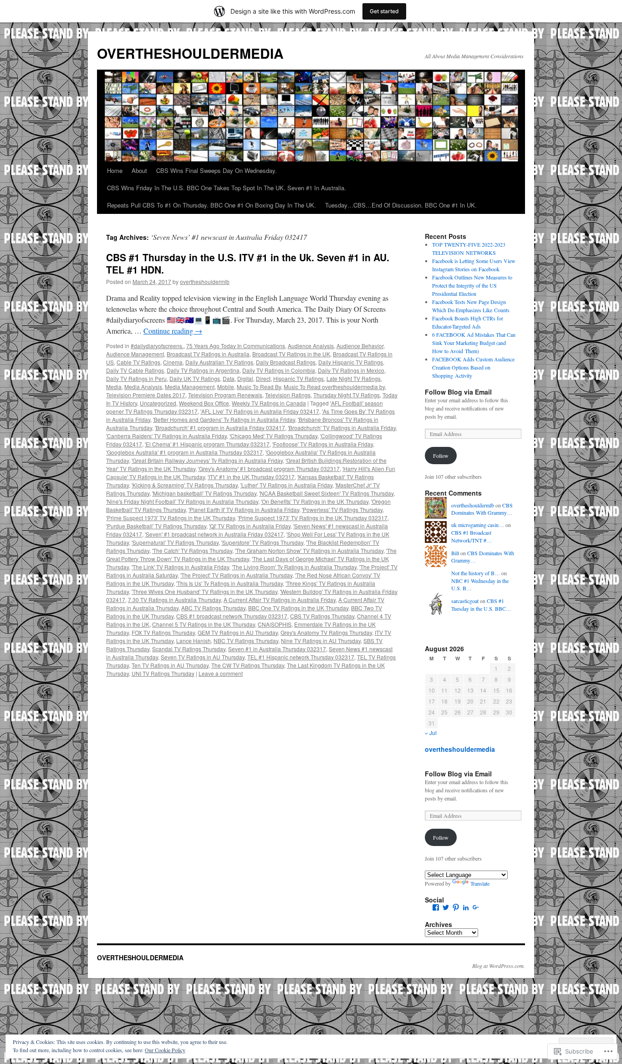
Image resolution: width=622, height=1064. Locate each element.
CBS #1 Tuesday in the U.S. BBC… (481, 604)
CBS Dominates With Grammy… (482, 509)
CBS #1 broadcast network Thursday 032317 (231, 616)
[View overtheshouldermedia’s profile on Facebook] (435, 907)
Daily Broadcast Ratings (286, 362)
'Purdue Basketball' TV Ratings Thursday (156, 526)
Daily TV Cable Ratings (135, 370)
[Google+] (475, 907)
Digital (245, 378)
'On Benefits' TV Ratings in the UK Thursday (314, 501)
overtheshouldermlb (204, 281)
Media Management (189, 386)
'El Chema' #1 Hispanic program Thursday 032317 (207, 444)
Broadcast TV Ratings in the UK (291, 354)
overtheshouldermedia (460, 749)
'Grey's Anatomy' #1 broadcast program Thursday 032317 (269, 468)
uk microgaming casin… (477, 524)
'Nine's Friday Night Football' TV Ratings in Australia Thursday (182, 501)
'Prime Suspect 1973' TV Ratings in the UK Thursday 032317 (312, 518)
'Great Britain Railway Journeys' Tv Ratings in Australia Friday (207, 460)
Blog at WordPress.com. (498, 965)
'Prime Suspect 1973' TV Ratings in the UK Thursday (170, 518)
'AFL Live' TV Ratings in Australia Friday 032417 (259, 411)
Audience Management (135, 354)
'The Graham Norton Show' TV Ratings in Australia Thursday (309, 550)
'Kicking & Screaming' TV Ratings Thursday (185, 485)
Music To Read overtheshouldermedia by (334, 386)
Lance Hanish (193, 640)
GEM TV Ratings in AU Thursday (238, 632)
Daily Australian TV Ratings (219, 362)
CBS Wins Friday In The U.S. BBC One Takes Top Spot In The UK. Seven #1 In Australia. (226, 187)
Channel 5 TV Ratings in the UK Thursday (203, 624)
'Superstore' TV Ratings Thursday (262, 542)
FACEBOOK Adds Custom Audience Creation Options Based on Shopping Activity (473, 367)
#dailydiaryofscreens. (157, 346)
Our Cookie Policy (165, 1050)
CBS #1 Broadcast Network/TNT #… (471, 536)
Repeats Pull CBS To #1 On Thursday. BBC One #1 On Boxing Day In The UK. (211, 205)
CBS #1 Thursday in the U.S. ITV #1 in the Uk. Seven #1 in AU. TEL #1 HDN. (247, 263)
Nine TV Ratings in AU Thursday (321, 640)
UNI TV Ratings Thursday (163, 673)
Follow (441, 455)
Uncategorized (158, 403)
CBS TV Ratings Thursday (322, 616)
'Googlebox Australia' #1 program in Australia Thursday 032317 (184, 452)
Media (114, 386)
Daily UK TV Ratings (194, 378)
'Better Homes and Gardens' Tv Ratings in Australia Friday (224, 419)
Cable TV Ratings (138, 362)
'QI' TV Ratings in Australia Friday (250, 526)
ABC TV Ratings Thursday (213, 608)
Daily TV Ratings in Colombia (278, 370)
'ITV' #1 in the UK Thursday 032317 (251, 477)
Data (229, 378)
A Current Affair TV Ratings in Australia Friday (280, 599)
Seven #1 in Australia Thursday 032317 (277, 649)
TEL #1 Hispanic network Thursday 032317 (300, 657)
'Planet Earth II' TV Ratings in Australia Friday (244, 509)
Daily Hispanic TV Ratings (350, 362)
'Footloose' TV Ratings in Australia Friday (322, 444)
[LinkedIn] (465, 907)
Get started (384, 11)
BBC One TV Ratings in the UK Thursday (298, 608)
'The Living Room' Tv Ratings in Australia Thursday (294, 567)
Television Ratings (288, 395)
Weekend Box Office (204, 403)
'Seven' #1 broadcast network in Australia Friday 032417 (214, 534)
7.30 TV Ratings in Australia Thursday (174, 599)
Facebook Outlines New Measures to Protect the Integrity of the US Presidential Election (472, 285)
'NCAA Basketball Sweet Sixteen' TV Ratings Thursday (326, 493)
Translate (479, 883)
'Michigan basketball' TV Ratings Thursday (204, 493)
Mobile (225, 386)
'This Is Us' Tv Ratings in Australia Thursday (229, 583)
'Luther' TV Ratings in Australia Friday (286, 485)
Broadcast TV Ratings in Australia (208, 354)
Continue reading (172, 330)
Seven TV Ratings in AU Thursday (203, 657)
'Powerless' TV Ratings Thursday (342, 509)
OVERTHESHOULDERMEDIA (190, 53)
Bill (455, 553)
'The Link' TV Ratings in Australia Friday (180, 567)
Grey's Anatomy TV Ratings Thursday (326, 632)
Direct (263, 378)
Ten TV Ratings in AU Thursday (170, 665)
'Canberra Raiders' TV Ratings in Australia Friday (166, 436)
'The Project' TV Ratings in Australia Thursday (236, 575)
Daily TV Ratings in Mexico (351, 370)
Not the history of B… (475, 573)
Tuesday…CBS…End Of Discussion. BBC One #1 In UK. (401, 205)
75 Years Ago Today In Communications (235, 346)
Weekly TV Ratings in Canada (269, 403)
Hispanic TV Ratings (298, 378)
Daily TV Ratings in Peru (136, 378)
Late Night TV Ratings (353, 378)
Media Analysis (143, 386)
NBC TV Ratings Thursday (246, 640)
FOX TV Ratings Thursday (163, 632)
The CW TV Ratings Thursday (247, 665)
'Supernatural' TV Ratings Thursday (175, 542)
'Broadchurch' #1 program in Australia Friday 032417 (220, 427)
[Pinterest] (455, 907)
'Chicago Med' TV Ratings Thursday (273, 436)
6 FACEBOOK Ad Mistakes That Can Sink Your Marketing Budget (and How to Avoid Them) (473, 343)
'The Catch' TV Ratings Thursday (192, 550)
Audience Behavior (359, 346)
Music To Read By (259, 386)
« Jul (431, 732)
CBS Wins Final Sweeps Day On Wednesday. (216, 170)
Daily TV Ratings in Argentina (203, 370)
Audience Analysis (311, 346)
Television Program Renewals (225, 395)
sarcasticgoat (465, 600)
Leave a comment (221, 673)
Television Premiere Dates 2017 (145, 395)
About (139, 170)
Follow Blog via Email (458, 391)
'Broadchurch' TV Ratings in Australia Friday (342, 427)
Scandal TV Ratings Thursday (188, 649)
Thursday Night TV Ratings (346, 395)
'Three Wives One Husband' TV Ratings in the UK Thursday (204, 591)
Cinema (173, 362)
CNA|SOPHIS (274, 624)
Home (114, 170)
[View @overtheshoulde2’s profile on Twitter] (445, 907)
